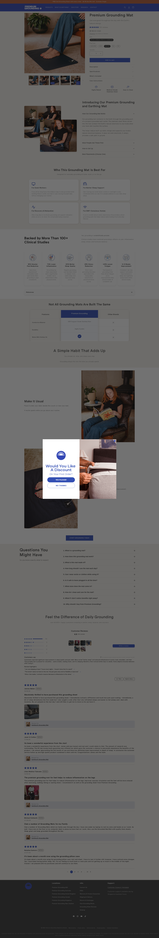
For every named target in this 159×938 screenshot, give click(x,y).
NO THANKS (61, 486)
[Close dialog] (115, 441)
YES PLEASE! (61, 480)
